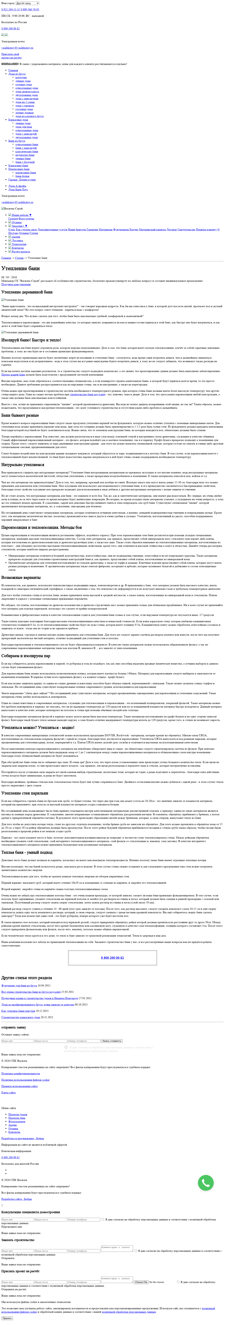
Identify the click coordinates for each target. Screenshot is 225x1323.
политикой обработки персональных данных (129, 1311)
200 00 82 (10, 28)
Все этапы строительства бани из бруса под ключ (31, 991)
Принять (7, 1318)
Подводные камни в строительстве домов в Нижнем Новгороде (39, 998)
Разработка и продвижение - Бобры (22, 1138)
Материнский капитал (152, 229)
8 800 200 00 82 (112, 958)
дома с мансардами (26, 98)
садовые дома (23, 84)
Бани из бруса (16, 140)
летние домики (24, 112)
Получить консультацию (16, 284)
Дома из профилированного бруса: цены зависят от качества (37, 1004)
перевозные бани (25, 172)
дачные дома (23, 81)
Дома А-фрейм (17, 186)
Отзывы (24, 233)
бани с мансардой (26, 148)
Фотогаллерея (16, 1121)
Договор (172, 229)
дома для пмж (23, 126)
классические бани (26, 151)
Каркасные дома (18, 119)
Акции (12, 1125)
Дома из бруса (16, 73)
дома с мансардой (26, 133)
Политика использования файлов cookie (25, 1079)
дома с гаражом (24, 105)
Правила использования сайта (19, 1086)
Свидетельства (186, 229)
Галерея (13, 218)
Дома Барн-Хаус (18, 189)
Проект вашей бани (13, 374)
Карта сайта (8, 1092)
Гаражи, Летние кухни (22, 179)
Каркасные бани (18, 165)
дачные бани (23, 158)
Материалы (105, 229)
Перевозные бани (19, 169)
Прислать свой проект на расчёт (11, 55)
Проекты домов (17, 1114)
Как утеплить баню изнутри (18, 1011)
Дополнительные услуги (52, 229)
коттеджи (21, 77)
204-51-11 (10, 9)
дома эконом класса (27, 91)
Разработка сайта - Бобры (16, 1199)
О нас (11, 229)
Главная (13, 70)
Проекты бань (16, 1118)
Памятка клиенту (206, 229)
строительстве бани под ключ (87, 394)
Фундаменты (121, 229)
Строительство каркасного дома (20, 1017)
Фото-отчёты (26, 218)
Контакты (14, 1132)
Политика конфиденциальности (20, 1073)
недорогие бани (24, 155)
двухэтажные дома (26, 95)
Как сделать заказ (26, 229)
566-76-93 (30, 9)
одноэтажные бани (26, 144)
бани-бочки (22, 176)
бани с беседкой (25, 162)
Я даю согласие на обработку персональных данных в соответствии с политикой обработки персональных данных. (108, 1049)
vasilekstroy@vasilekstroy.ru (17, 47)
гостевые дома (24, 109)
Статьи (34, 233)
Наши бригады (77, 229)
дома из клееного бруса (29, 116)
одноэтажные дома (26, 88)
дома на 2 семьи (25, 102)
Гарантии (92, 229)
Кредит (134, 229)
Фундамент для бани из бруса (19, 985)
